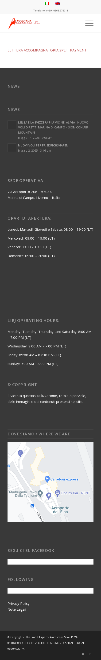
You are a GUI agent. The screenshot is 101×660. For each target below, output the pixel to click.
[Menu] (87, 23)
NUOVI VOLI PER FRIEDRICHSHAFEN (43, 145)
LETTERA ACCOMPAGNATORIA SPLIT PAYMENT (47, 50)
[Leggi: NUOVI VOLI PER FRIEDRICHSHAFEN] (12, 147)
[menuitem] (87, 23)
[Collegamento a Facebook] (89, 654)
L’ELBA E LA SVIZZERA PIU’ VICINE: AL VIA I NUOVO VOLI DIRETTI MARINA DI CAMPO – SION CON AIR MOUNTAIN (53, 127)
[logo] (42, 23)
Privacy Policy (19, 603)
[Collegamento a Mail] (82, 654)
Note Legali (17, 609)
